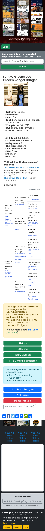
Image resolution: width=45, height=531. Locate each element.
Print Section (23, 395)
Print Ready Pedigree (22, 389)
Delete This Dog (22, 400)
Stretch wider (34, 190)
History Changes (22, 354)
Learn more (9, 522)
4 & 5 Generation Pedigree (22, 360)
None (26, 527)
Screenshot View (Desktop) (19, 406)
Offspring (23, 348)
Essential (17, 527)
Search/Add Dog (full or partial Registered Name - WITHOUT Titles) (21, 55)
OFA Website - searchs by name (21, 167)
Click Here (11, 332)
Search (22, 66)
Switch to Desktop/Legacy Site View (22, 501)
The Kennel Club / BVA (16, 177)
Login (6, 46)
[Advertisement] (22, 467)
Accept (7, 527)
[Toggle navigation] (40, 46)
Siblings (22, 343)
